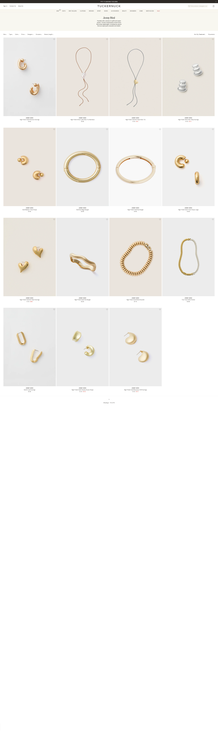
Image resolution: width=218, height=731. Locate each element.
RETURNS (115, 1)
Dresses (91, 11)
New (58, 11)
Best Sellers (73, 11)
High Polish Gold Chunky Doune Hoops (83, 390)
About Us (20, 6)
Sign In (5, 6)
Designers (133, 11)
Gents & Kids (150, 11)
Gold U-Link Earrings (29, 390)
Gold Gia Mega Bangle (82, 209)
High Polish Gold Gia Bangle (135, 209)
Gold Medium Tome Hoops (29, 209)
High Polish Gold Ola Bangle (83, 299)
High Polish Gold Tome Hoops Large (188, 209)
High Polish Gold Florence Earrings (29, 119)
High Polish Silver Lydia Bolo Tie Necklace (83, 119)
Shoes (106, 11)
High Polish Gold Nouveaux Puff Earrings (135, 390)
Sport (99, 11)
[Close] (216, 1)
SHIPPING (108, 1)
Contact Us (13, 6)
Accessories (115, 11)
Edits (63, 11)
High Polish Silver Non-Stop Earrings (188, 119)
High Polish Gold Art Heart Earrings (30, 299)
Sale (158, 11)
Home (141, 11)
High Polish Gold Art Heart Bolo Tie (136, 119)
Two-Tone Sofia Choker (188, 299)
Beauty (124, 11)
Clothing (83, 11)
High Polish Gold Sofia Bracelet (135, 299)
